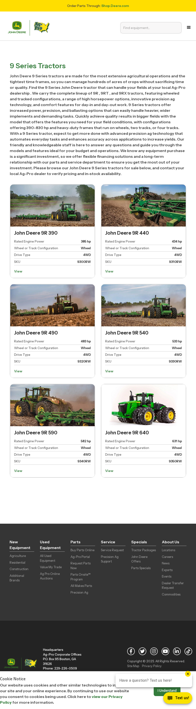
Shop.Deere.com (115, 6)
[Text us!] (177, 699)
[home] (30, 27)
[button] (189, 27)
